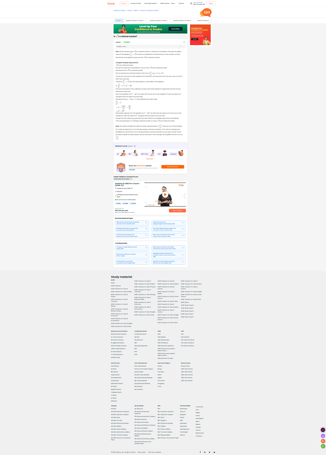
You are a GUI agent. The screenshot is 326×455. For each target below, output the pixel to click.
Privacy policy (141, 452)
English (160, 378)
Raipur (198, 421)
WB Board (114, 401)
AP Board (113, 369)
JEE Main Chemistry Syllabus (119, 435)
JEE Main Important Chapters (120, 414)
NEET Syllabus (162, 426)
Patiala (182, 417)
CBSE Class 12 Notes (187, 369)
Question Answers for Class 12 (134, 20)
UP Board (113, 398)
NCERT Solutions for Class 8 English (191, 292)
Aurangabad (199, 418)
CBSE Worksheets (163, 343)
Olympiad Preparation (141, 346)
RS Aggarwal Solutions (117, 343)
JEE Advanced (138, 340)
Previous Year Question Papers (143, 369)
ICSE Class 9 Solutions (187, 343)
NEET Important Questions (166, 411)
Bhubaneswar (200, 433)
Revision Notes (185, 366)
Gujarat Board (115, 375)
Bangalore (183, 414)
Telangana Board (116, 392)
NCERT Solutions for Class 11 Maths (144, 284)
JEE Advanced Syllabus (141, 428)
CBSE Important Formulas (165, 358)
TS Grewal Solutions (117, 354)
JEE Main (136, 337)
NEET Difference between (165, 423)
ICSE (182, 334)
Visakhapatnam (185, 429)
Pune (197, 410)
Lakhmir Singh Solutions (118, 348)
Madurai (182, 435)
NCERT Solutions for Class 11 (142, 281)
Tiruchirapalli (184, 432)
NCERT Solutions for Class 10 (166, 281)
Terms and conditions (154, 452)
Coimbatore (199, 407)
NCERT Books (185, 302)
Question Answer (120, 10)
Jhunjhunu (199, 436)
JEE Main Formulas (116, 420)
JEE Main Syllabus (116, 426)
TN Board (113, 395)
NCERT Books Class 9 (187, 314)
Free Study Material (140, 366)
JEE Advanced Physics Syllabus (143, 431)
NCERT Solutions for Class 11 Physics (145, 287)
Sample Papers (138, 372)
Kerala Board (115, 380)
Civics (159, 386)
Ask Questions (138, 389)
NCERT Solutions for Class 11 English (144, 312)
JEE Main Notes (115, 417)
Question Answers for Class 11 (158, 20)
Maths (136, 10)
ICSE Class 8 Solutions (187, 346)
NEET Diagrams (162, 420)
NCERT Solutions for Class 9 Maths (168, 307)
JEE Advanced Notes (140, 419)
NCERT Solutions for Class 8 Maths (191, 284)
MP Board (114, 386)
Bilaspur (198, 424)
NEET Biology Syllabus (164, 435)
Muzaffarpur (183, 409)
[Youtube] (214, 452)
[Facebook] (200, 452)
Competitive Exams (140, 334)
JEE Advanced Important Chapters (144, 416)
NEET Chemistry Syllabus (165, 432)
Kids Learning (138, 386)
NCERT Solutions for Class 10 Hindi (168, 301)
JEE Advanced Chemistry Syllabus (144, 439)
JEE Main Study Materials (141, 375)
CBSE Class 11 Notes (186, 372)
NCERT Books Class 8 (187, 317)
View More (149, 159)
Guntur (198, 415)
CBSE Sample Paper (163, 340)
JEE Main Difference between (120, 423)
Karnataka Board (116, 378)
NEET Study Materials (140, 380)
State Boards (115, 366)
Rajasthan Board (116, 389)
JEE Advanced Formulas (141, 422)
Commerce (161, 380)
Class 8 (129, 10)
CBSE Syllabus (162, 337)
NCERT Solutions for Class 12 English (121, 323)
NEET (135, 343)
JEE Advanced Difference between (144, 425)
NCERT (113, 283)
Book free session (172, 167)
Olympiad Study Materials (142, 383)
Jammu (198, 430)
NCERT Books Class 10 (187, 311)
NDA (135, 348)
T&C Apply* (132, 169)
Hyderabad (183, 423)
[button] (120, 154)
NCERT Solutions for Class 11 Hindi (144, 315)
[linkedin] (204, 452)
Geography (161, 383)
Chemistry (161, 372)
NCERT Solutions (116, 286)
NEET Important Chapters (165, 414)
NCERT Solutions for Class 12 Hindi (121, 326)
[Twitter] (209, 452)
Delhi (181, 420)
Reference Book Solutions (118, 334)
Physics (160, 366)
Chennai (182, 411)
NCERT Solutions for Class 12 (119, 289)
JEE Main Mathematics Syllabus (120, 432)
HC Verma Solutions (117, 337)
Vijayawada (183, 426)
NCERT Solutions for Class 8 (189, 281)
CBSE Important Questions (166, 346)
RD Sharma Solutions (117, 340)
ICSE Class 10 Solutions (187, 340)
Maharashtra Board (117, 383)
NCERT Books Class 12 (187, 305)
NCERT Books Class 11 (187, 308)
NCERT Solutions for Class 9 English (168, 315)
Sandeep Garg (115, 357)
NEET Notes (161, 417)
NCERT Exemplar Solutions (119, 346)
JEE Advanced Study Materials (143, 378)
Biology (160, 369)
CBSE (159, 334)
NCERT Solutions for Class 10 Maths (168, 284)
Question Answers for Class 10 (182, 20)
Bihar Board (114, 372)
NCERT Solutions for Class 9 (166, 304)
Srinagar (198, 427)
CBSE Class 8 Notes (187, 380)
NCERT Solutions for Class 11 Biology (144, 294)
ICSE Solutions (185, 337)
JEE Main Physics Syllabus (118, 429)
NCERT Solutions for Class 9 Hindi (167, 322)
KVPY (135, 351)
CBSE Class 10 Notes (187, 375)
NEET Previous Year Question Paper (168, 438)
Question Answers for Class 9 (206, 20)
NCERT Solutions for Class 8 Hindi (191, 299)
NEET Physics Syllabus (164, 429)
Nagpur (198, 412)
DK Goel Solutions (116, 351)
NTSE (135, 354)
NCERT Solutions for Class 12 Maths (121, 292)
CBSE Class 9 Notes (187, 378)
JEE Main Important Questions (120, 411)
